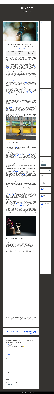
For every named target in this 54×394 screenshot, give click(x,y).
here (32, 54)
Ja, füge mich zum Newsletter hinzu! (13, 382)
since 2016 (30, 115)
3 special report (28, 92)
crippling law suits (11, 107)
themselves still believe (19, 203)
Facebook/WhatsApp (26, 192)
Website (7, 379)
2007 (20, 205)
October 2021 (15, 171)
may (32, 239)
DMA (23, 324)
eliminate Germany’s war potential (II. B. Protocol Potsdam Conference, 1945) (21, 80)
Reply (9, 354)
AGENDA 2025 (9, 324)
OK (38, 392)
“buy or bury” (12, 194)
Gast (24, 48)
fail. (34, 239)
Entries (43, 198)
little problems (16, 155)
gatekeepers (24, 174)
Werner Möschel (29, 91)
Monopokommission (12, 93)
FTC (22, 146)
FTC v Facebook (28, 154)
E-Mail (42, 161)
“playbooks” (11, 195)
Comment (8, 361)
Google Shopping (20, 154)
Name (7, 372)
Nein (39, 392)
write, (26, 82)
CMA (17, 147)
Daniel (9, 344)
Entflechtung (27, 324)
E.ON (7, 109)
